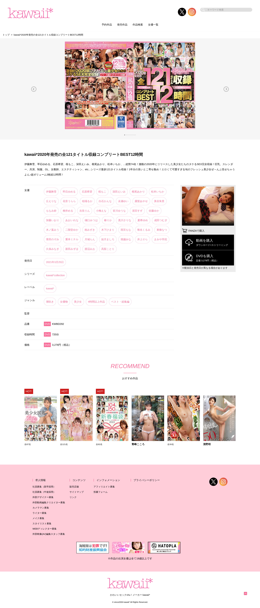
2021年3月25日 (55, 262)
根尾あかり (138, 191)
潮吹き (50, 301)
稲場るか (87, 201)
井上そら (142, 239)
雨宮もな (126, 229)
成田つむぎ (160, 220)
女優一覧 (153, 24)
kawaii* (50, 288)
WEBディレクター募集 (44, 529)
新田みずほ (71, 248)
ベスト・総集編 (120, 301)
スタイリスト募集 (41, 523)
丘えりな (51, 201)
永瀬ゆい (123, 201)
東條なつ (162, 229)
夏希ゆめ (143, 220)
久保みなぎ (52, 248)
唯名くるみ (143, 229)
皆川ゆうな (119, 210)
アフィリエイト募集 (104, 486)
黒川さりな (124, 220)
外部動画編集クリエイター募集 (48, 502)
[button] (34, 89)
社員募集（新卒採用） (44, 486)
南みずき (90, 229)
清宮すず (137, 210)
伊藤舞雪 (51, 191)
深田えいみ (119, 191)
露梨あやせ (141, 201)
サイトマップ (77, 492)
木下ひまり (107, 229)
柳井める (68, 210)
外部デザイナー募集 (42, 497)
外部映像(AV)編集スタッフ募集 (48, 534)
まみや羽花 (160, 239)
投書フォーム (101, 492)
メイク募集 (38, 518)
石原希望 (87, 191)
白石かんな (105, 201)
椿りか (108, 220)
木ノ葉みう (52, 229)
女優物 (64, 301)
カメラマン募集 (40, 507)
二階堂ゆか (71, 229)
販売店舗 (74, 486)
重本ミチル (71, 239)
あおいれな (72, 220)
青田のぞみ (52, 239)
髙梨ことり (107, 248)
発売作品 (122, 24)
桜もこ (102, 191)
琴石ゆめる (69, 191)
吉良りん (84, 210)
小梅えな (101, 210)
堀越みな (126, 239)
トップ (6, 35)
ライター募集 (39, 513)
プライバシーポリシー (147, 480)
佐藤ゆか (154, 210)
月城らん (90, 239)
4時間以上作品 (96, 301)
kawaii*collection (55, 275)
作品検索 (138, 24)
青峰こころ (138, 444)
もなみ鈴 (51, 210)
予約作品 (107, 24)
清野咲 (207, 444)
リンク (73, 497)
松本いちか (157, 191)
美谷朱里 (159, 201)
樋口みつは (91, 220)
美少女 (78, 301)
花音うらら (69, 201)
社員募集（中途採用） (44, 492)
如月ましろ (107, 239)
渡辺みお (90, 248)
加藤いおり (52, 220)
